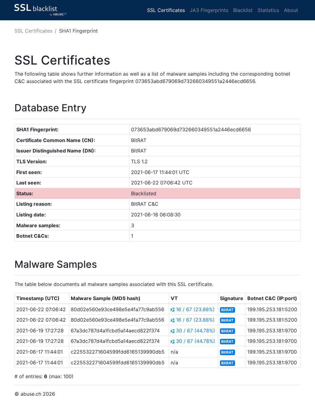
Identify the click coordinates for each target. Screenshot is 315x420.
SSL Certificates (166, 10)
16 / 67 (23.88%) (195, 309)
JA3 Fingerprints (209, 10)
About (291, 10)
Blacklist (243, 10)
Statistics (268, 10)
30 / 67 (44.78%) (195, 330)
